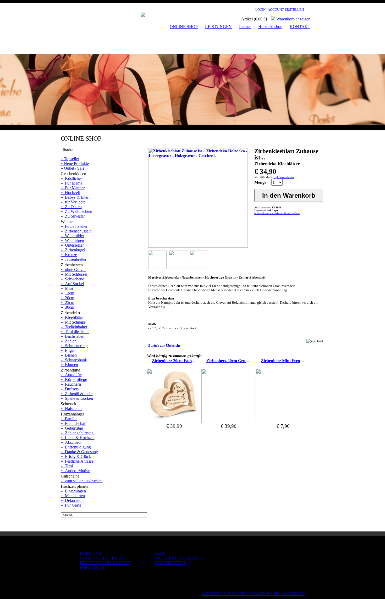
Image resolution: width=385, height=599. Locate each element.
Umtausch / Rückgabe (105, 563)
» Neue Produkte (75, 163)
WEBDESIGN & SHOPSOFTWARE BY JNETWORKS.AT (253, 593)
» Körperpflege (74, 379)
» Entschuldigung (76, 447)
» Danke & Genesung (79, 452)
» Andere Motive (75, 470)
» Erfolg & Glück (76, 456)
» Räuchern (71, 384)
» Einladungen (73, 491)
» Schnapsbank (74, 360)
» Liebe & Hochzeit (78, 437)
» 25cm (67, 302)
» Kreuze (69, 254)
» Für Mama (71, 183)
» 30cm (67, 307)
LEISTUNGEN (218, 26)
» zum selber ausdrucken (82, 481)
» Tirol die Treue (75, 331)
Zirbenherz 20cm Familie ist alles (181, 360)
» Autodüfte (71, 375)
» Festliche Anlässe (77, 461)
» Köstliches (71, 178)
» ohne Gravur (73, 269)
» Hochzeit (70, 192)
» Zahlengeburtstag (77, 433)
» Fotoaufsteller (74, 226)
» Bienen (69, 355)
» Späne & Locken (77, 398)
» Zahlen (68, 341)
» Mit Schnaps (73, 322)
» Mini (67, 288)
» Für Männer (73, 188)
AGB (159, 553)
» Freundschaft (73, 423)
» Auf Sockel (72, 283)
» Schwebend (72, 279)
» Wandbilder (72, 236)
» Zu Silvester (73, 216)
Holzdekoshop (270, 26)
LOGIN (260, 10)
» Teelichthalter (74, 327)
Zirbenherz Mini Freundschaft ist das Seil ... (300, 360)
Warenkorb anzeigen (292, 19)
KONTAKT (300, 26)
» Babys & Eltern (76, 197)
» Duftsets (70, 389)
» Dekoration (72, 500)
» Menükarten (73, 495)
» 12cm (67, 293)
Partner (245, 26)
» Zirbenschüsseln (76, 231)
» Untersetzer (72, 245)
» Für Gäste (71, 505)
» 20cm (67, 298)
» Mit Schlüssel (74, 274)
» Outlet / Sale (72, 168)
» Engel (68, 350)
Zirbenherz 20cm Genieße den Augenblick (243, 360)
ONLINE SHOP (184, 26)
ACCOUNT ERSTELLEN (286, 10)
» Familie (69, 419)
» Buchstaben (72, 336)
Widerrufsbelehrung (180, 558)
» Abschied (71, 442)
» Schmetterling (74, 345)
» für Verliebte (73, 202)
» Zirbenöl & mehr (77, 393)
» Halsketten (71, 408)
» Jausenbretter (73, 259)
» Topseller (70, 159)
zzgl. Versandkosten (284, 177)
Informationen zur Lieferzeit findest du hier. (277, 213)
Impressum (92, 567)
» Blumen (69, 364)
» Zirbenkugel (73, 250)
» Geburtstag (72, 428)
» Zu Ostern (71, 206)
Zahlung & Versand (103, 558)
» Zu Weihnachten (76, 211)
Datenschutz (170, 563)
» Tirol (67, 466)
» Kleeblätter (72, 317)
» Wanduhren (72, 240)
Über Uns (90, 553)
